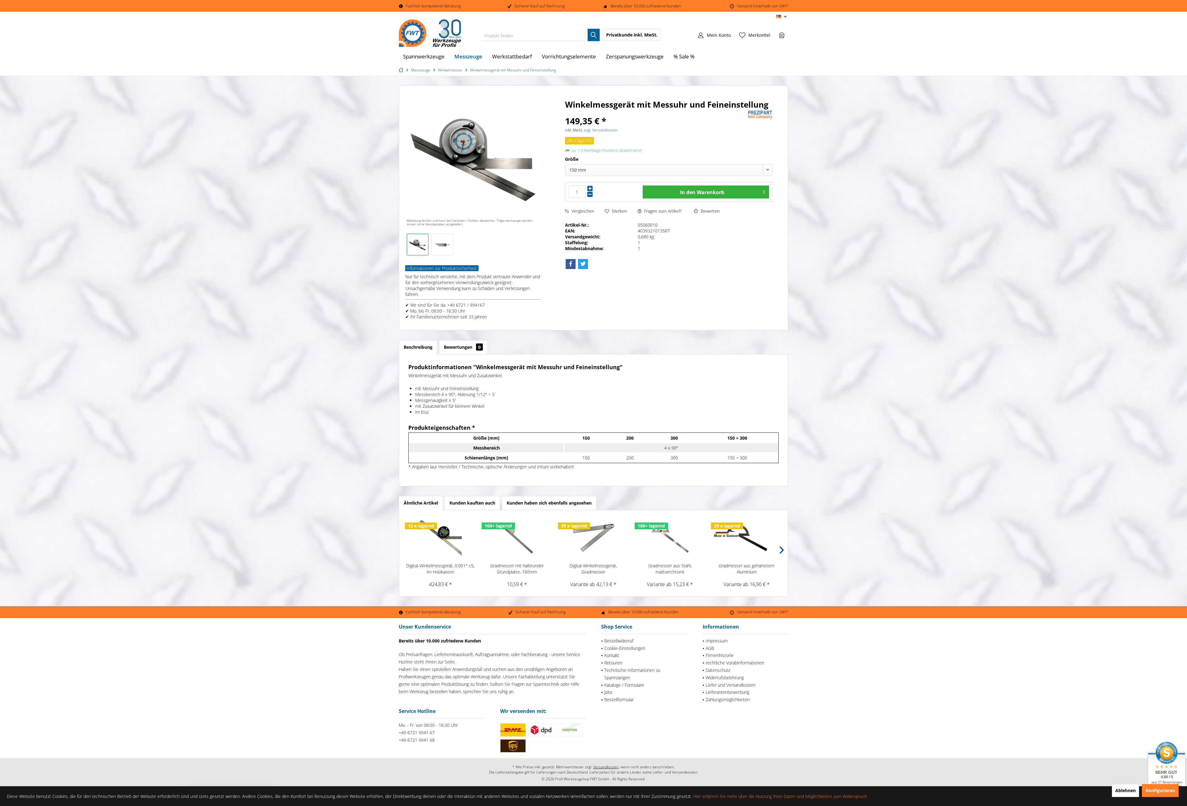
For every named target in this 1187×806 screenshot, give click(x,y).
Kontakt (611, 655)
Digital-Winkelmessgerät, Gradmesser (593, 569)
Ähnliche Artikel (421, 503)
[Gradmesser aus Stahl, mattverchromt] (670, 538)
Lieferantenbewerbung (727, 692)
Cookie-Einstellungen (624, 648)
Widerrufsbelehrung (725, 677)
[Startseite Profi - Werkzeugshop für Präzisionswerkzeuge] (402, 70)
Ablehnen (1125, 790)
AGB (710, 648)
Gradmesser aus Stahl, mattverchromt (670, 569)
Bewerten (710, 211)
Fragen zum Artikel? (662, 211)
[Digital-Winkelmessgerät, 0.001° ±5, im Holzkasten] (440, 538)
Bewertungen (462, 347)
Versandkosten (606, 767)
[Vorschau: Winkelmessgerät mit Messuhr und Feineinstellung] (417, 244)
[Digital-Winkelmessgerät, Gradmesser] (593, 538)
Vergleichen (582, 211)
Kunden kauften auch (472, 503)
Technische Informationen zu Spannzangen (632, 673)
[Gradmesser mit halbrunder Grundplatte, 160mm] (517, 538)
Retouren (613, 663)
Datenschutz (718, 670)
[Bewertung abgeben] (655, 112)
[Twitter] (583, 264)
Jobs (608, 692)
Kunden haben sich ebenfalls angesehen (549, 503)
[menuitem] (781, 35)
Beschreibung (418, 347)
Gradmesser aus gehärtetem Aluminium (746, 569)
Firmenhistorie (720, 655)
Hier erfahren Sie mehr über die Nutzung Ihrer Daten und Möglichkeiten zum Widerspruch (780, 796)
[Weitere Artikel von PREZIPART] (760, 114)
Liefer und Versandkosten (730, 685)
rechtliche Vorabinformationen (735, 663)
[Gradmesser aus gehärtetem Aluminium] (746, 538)
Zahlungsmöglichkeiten (728, 699)
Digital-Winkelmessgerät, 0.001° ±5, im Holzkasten (440, 569)
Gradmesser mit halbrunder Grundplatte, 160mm (517, 569)
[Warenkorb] (781, 35)
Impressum (717, 641)
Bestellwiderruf (618, 641)
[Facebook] (571, 264)
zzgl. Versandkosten (601, 130)
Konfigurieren (1160, 790)
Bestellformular (619, 699)
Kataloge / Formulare (624, 685)
